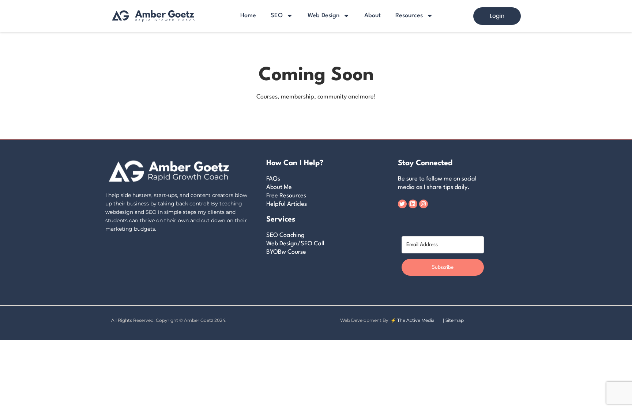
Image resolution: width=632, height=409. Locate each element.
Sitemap (454, 320)
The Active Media (415, 320)
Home (248, 15)
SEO (277, 15)
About (372, 15)
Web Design (323, 15)
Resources (409, 15)
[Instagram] (423, 204)
